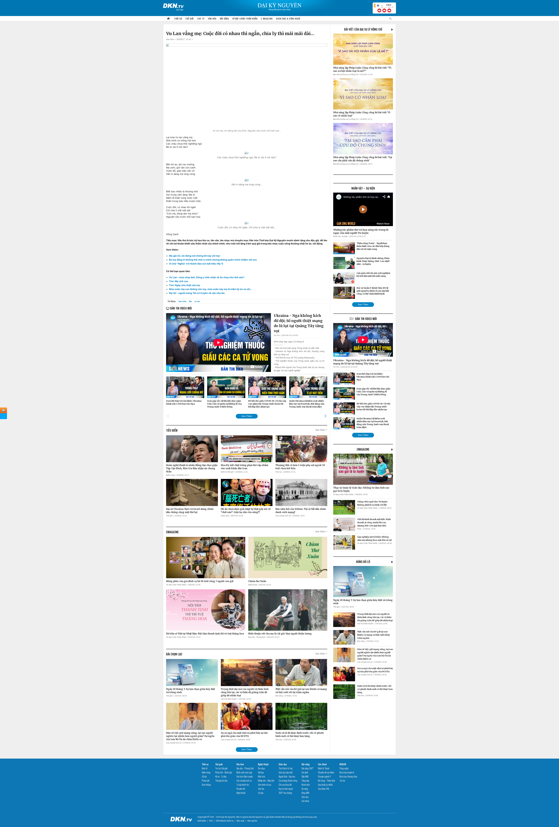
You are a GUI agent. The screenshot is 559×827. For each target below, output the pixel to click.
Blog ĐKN (305, 793)
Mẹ (190, 301)
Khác (359, 529)
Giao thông (206, 784)
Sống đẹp (305, 780)
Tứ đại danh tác (242, 784)
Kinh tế (204, 768)
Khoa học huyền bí (346, 772)
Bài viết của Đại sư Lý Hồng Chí (363, 29)
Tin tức (342, 780)
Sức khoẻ (305, 801)
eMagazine (363, 449)
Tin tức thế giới (221, 768)
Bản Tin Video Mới (366, 318)
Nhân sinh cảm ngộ (244, 772)
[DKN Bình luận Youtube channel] (384, 10)
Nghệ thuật (252, 585)
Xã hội (204, 776)
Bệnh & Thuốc (323, 768)
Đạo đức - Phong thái (256, 637)
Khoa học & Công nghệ (288, 18)
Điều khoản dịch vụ (224, 821)
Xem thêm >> (321, 429)
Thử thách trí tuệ (285, 768)
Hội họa (261, 772)
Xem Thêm (246, 416)
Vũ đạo (260, 793)
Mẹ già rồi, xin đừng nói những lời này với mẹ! (194, 255)
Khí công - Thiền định (326, 780)
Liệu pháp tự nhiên (325, 784)
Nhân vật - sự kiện (340, 236)
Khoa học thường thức (348, 776)
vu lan (197, 301)
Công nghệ (343, 768)
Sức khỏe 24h (323, 788)
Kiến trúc (261, 776)
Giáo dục (283, 764)
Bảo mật (240, 821)
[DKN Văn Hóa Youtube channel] (389, 10)
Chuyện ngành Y (324, 776)
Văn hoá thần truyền (229, 699)
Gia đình (305, 772)
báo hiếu (182, 301)
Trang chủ (168, 18)
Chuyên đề (240, 788)
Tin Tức (277, 335)
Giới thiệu (201, 821)
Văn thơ (261, 788)
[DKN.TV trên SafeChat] (375, 5)
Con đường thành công (288, 780)
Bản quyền (252, 821)
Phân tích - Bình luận (223, 772)
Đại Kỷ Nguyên (256, 817)
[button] (325, 416)
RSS (211, 821)
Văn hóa (212, 18)
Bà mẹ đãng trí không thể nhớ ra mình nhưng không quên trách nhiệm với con (213, 259)
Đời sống (224, 18)
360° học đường (285, 793)
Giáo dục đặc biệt (286, 772)
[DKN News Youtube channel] (379, 10)
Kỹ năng (305, 788)
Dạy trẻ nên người (286, 788)
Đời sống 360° (308, 768)
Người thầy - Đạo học (287, 776)
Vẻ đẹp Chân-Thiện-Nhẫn (244, 18)
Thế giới (189, 18)
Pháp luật (205, 780)
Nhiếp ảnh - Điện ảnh (266, 780)
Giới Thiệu (179, 9)
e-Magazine (267, 18)
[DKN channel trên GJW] (387, 5)
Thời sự (178, 18)
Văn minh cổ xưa (264, 784)
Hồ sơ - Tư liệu (221, 776)
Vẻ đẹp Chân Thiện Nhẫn (176, 585)
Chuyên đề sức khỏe (326, 772)
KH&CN (342, 764)
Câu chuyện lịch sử (283, 516)
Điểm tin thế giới (227, 472)
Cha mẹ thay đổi (285, 784)
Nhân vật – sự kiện (363, 188)
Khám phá (225, 516)
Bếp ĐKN (305, 776)
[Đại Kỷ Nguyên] (173, 5)
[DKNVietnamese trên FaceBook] (378, 5)
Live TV (200, 18)
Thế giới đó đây (221, 780)
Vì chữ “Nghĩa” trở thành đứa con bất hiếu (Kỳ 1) (196, 263)
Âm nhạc (261, 768)
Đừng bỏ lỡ (363, 561)
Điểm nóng (170, 475)
